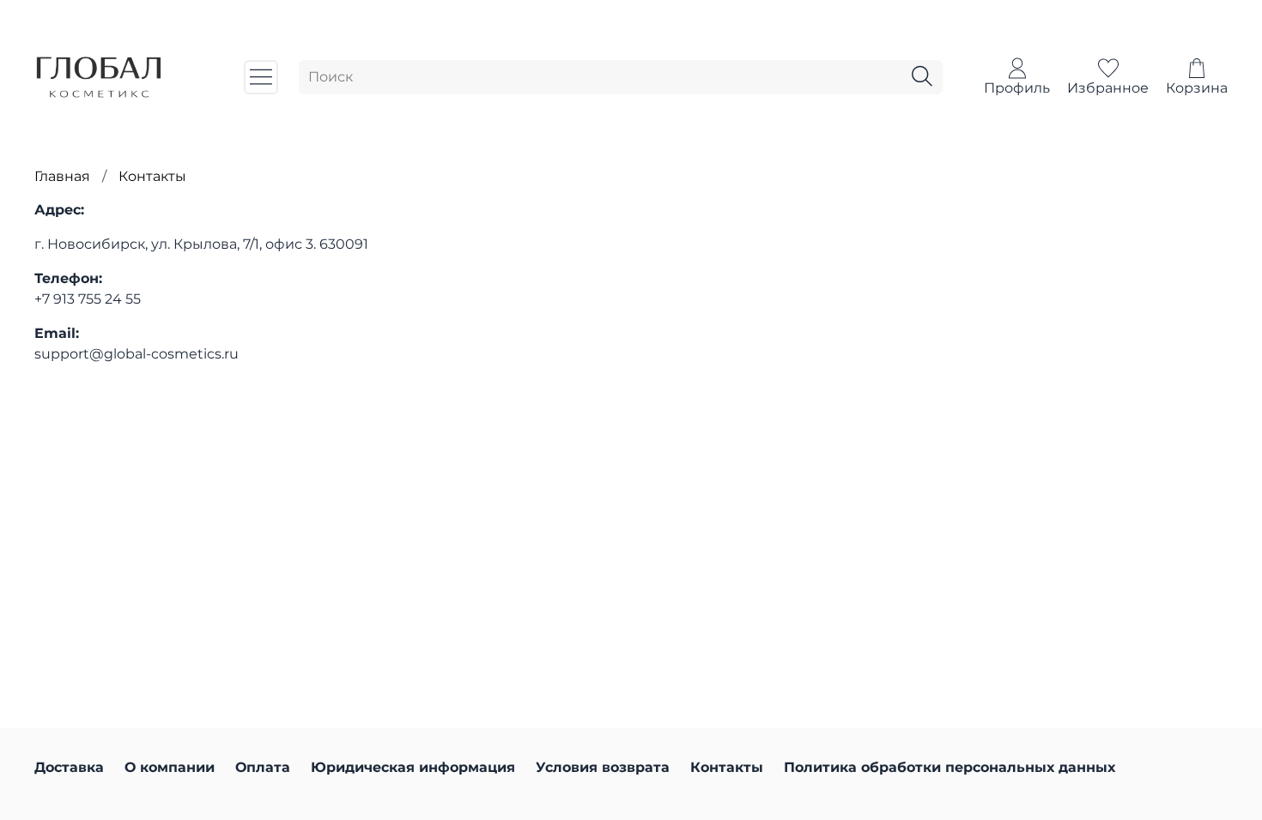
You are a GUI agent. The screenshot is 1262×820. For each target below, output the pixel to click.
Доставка (69, 767)
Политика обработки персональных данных (949, 767)
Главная (62, 176)
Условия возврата (603, 767)
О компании (169, 767)
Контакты (726, 767)
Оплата (262, 767)
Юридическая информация (413, 767)
